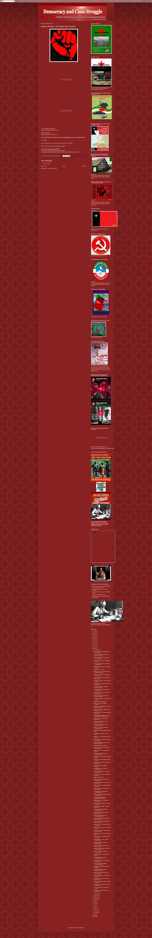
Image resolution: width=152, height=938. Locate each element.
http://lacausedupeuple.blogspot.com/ (49, 130)
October (95, 895)
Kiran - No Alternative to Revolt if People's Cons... (100, 852)
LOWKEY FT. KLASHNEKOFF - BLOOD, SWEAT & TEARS (102, 707)
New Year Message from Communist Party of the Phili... (101, 658)
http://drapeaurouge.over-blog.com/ (49, 134)
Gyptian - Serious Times (98, 777)
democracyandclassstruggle (98, 448)
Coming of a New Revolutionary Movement (55, 146)
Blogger (81, 927)
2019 (93, 631)
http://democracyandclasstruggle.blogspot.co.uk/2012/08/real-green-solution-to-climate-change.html (100, 204)
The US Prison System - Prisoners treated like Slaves (100, 687)
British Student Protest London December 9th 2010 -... (99, 816)
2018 (93, 633)
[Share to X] (66, 156)
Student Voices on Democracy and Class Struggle (100, 846)
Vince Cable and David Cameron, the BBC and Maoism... (101, 743)
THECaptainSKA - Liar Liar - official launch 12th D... (100, 840)
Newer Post (44, 166)
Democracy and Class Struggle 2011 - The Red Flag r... (101, 652)
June (95, 903)
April (95, 907)
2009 (93, 914)
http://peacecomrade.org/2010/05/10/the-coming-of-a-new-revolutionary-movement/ (60, 152)
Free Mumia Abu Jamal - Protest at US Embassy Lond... (101, 861)
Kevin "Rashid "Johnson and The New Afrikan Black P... (101, 693)
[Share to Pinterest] (69, 156)
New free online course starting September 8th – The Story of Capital (101, 587)
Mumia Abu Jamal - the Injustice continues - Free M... (100, 754)
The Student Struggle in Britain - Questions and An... (100, 870)
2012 (93, 644)
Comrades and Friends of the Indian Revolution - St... (101, 879)
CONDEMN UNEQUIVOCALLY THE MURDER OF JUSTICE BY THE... (101, 716)
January (95, 912)
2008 (93, 916)
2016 (93, 637)
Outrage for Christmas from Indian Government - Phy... (100, 722)
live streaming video (99, 446)
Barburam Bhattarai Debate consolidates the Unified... (99, 798)
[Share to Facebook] (68, 156)
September (96, 897)
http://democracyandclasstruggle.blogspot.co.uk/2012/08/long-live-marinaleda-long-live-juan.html (100, 284)
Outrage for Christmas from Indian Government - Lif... (100, 728)
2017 (93, 635)
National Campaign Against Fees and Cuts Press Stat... (101, 849)
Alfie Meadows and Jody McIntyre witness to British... (100, 792)
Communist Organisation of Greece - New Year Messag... (101, 655)
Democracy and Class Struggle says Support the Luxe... (101, 710)
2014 (93, 641)
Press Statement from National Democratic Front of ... (99, 864)
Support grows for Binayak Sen (100, 701)
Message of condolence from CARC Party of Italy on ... (101, 780)
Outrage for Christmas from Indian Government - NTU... (100, 725)
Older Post (83, 166)
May (95, 905)
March (95, 908)
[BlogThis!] (65, 156)
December (96, 650)
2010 (93, 648)
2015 (93, 639)
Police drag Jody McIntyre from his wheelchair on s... (100, 813)
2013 (93, 642)
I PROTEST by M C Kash (98, 669)
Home (64, 166)
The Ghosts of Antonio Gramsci (98, 594)
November (96, 893)
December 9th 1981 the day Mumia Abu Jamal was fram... (101, 831)
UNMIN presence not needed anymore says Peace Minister (101, 672)
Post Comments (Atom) (52, 168)
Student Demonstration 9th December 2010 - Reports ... (101, 819)
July (95, 901)
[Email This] (63, 156)
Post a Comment (46, 163)
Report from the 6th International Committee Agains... (100, 810)
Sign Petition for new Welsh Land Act (99, 316)
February (96, 910)
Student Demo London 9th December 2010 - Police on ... (101, 822)
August (95, 899)
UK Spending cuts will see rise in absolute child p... (100, 769)
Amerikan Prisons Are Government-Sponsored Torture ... (101, 696)
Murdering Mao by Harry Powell (100, 745)
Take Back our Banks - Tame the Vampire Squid (100, 843)
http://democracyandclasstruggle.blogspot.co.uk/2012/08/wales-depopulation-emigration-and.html (100, 177)
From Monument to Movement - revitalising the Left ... (100, 858)
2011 (93, 646)
